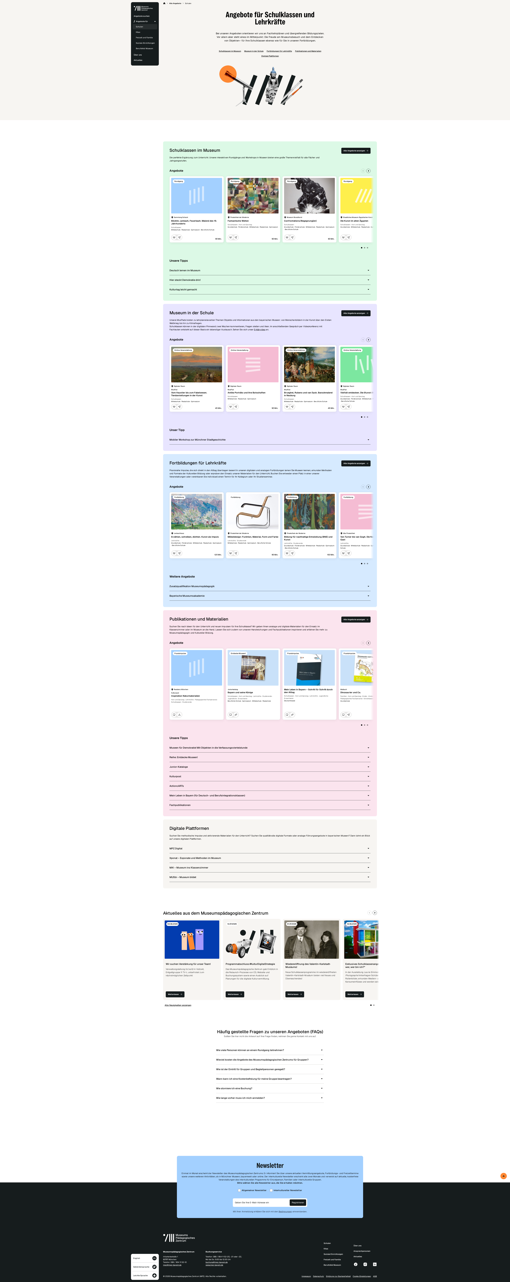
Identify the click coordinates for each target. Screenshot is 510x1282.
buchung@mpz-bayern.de (217, 1262)
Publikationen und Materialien (308, 51)
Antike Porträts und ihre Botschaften (246, 392)
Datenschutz (318, 1276)
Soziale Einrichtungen (145, 43)
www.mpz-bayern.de (214, 1265)
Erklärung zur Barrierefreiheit (338, 1276)
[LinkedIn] (375, 1264)
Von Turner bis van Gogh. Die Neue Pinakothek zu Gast (365, 538)
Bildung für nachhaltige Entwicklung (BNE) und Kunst (308, 538)
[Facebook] (356, 1264)
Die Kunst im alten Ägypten (354, 220)
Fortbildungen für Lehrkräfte (279, 51)
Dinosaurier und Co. (350, 692)
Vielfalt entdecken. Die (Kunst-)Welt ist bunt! (363, 392)
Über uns (358, 1245)
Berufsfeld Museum (144, 48)
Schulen (139, 26)
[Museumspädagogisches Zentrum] (143, 10)
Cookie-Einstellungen (362, 1276)
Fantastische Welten (238, 220)
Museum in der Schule (254, 51)
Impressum (306, 1276)
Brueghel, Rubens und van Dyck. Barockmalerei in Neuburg (308, 394)
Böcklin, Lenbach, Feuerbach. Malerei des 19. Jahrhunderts (194, 222)
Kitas (138, 32)
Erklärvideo (259, 329)
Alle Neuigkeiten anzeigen (178, 1005)
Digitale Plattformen (270, 56)
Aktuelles (358, 1256)
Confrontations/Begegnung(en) (300, 220)
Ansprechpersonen (362, 1251)
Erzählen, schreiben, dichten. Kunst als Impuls (195, 536)
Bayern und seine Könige (240, 692)
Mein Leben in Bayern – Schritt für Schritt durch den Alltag (308, 691)
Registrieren (298, 1202)
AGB (375, 1276)
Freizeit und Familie (144, 37)
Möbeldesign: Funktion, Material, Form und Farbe (253, 536)
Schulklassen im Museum (230, 51)
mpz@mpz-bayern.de (172, 1265)
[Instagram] (365, 1264)
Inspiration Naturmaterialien (185, 696)
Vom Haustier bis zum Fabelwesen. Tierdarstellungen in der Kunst (189, 394)
